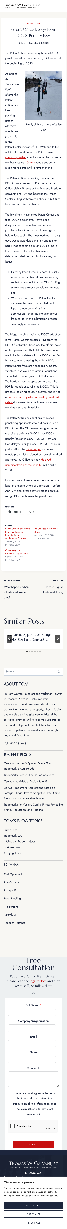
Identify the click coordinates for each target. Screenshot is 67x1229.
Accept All (33, 1205)
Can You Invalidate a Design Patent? (25, 781)
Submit (33, 1144)
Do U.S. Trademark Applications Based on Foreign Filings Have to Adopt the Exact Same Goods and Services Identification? (32, 793)
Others (31, 162)
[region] (33, 1203)
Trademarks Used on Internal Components (29, 775)
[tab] (27, 651)
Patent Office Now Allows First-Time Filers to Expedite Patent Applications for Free (17, 533)
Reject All (33, 1222)
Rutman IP (10, 890)
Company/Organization (33, 1021)
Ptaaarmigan (33, 449)
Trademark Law (13, 836)
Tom (23, 43)
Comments (33, 1068)
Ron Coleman (12, 882)
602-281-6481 (18, 743)
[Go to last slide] (9, 639)
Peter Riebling (12, 898)
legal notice (38, 981)
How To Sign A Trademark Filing (53, 586)
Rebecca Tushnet (14, 923)
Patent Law (33, 23)
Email (33, 1037)
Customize (33, 1214)
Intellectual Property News (19, 841)
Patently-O (10, 915)
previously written (15, 157)
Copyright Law (12, 853)
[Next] (57, 639)
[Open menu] (60, 6)
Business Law (12, 847)
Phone (33, 1052)
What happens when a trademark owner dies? (16, 589)
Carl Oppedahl (13, 874)
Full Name (32, 1005)
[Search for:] (33, 671)
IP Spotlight (11, 907)
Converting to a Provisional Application (16, 552)
